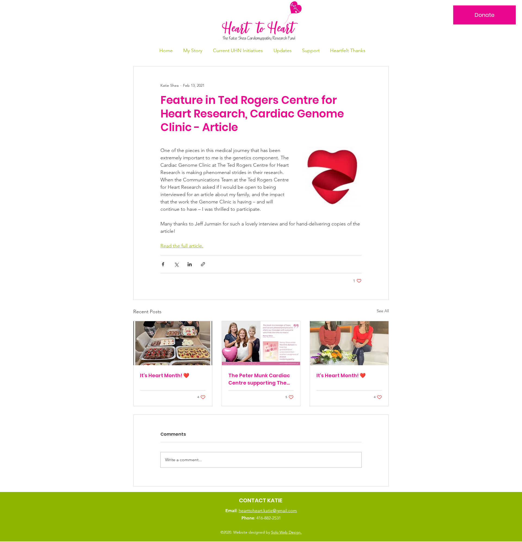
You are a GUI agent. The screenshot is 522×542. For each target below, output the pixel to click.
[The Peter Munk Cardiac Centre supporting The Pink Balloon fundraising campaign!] (261, 343)
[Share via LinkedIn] (189, 264)
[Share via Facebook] (163, 264)
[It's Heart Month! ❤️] (172, 343)
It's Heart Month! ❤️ (164, 375)
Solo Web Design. (286, 532)
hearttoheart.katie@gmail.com (268, 510)
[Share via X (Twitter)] (176, 264)
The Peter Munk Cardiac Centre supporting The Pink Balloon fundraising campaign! (259, 379)
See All (383, 310)
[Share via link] (203, 264)
